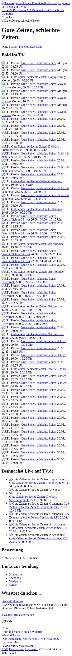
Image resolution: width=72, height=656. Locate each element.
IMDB (13, 584)
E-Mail (37, 46)
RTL (67, 482)
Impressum (31, 649)
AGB (5, 649)
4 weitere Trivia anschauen (18, 614)
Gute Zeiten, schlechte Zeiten (38, 63)
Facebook (25, 46)
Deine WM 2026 (48, 638)
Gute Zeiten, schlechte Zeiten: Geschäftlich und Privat (29, 217)
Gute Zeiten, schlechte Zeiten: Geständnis (36, 181)
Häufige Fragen (11, 631)
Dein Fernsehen (11, 638)
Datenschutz (16, 649)
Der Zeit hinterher (12, 601)
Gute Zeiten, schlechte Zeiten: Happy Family (38, 77)
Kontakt (26, 631)
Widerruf (37, 631)
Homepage (15, 574)
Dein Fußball (29, 638)
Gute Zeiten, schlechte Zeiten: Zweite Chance (39, 369)
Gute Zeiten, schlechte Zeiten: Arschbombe (37, 243)
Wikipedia (15, 581)
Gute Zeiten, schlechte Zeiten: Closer (43, 341)
